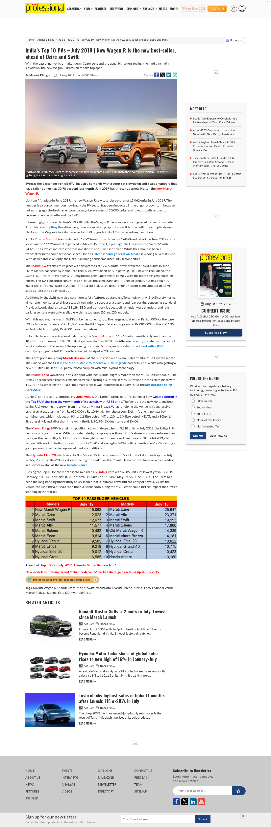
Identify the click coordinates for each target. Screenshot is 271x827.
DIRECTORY (106, 791)
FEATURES (100, 9)
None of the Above (209, 420)
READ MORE (87, 639)
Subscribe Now (216, 332)
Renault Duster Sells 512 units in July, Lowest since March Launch (122, 614)
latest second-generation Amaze (117, 254)
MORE (173, 9)
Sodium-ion (204, 407)
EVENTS (67, 771)
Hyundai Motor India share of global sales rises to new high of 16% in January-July (119, 656)
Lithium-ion (204, 401)
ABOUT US (32, 777)
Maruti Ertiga (34, 592)
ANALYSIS (148, 9)
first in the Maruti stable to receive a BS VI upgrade (90, 363)
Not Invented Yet (208, 426)
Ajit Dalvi (89, 623)
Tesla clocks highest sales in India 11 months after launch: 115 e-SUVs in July (122, 698)
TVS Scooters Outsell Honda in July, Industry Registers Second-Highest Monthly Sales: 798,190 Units (214, 161)
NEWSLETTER (107, 784)
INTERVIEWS (117, 9)
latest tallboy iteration (55, 227)
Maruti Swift (85, 588)
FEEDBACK (141, 777)
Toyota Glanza (77, 465)
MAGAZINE (106, 777)
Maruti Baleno (122, 588)
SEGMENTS (73, 9)
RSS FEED (31, 798)
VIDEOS (163, 9)
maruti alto (103, 588)
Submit (198, 435)
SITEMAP (140, 791)
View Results (218, 435)
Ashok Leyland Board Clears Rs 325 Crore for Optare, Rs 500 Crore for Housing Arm (214, 146)
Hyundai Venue (163, 588)
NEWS (87, 9)
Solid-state (204, 413)
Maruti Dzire (66, 588)
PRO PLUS (217, 8)
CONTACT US (143, 771)
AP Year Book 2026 (194, 9)
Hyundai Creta (81, 592)
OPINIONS (132, 9)
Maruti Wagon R (44, 588)
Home (30, 39)
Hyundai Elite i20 (57, 592)
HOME (30, 771)
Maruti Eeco (142, 588)
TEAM (138, 784)
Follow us (236, 40)
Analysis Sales (45, 39)
